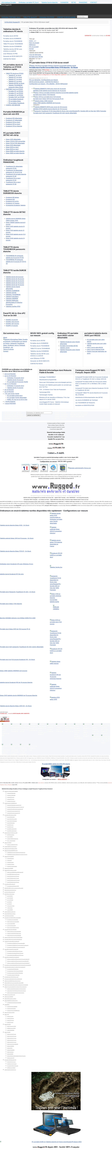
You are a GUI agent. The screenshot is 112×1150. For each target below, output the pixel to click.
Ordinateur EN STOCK (46, 17)
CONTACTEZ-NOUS (9, 59)
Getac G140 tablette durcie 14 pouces (13, 882)
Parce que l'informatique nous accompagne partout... (55, 382)
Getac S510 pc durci (12, 149)
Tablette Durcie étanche (49, 2)
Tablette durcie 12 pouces (15, 388)
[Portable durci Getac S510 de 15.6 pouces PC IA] (47, 96)
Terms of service (8, 349)
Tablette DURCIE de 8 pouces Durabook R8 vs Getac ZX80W (14, 982)
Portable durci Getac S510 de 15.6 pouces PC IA (48, 99)
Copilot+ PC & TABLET (8, 842)
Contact (5, 351)
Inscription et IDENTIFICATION (84, 405)
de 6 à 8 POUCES (10, 374)
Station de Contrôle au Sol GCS (9, 1012)
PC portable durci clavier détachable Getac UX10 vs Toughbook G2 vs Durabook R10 (18, 965)
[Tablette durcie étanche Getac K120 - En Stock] (56, 518)
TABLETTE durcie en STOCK (14, 73)
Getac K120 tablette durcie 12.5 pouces (13, 880)
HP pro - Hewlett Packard (11, 840)
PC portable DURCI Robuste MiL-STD (10, 1059)
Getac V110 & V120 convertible (15, 141)
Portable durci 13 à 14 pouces (14, 414)
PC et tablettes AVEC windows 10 (10, 884)
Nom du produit (34, 43)
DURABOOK (64, 2)
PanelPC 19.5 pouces (12, 323)
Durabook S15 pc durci (13, 124)
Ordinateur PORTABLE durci (10, 17)
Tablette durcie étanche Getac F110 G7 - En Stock (15, 551)
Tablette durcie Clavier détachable (12, 1044)
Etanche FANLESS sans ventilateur (10, 913)
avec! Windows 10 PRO (10, 53)
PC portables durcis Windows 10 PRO (13, 886)
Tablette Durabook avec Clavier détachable (14, 931)
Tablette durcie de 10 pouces (15, 279)
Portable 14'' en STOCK (16, 95)
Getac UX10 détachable (13, 139)
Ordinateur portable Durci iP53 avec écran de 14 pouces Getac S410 (18, 961)
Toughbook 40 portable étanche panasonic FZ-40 (15, 809)
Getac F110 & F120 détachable (15, 143)
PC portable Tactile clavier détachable (10, 929)
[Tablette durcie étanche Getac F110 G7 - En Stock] (56, 544)
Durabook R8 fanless (12, 197)
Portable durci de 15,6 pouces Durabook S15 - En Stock (17, 659)
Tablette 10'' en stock (15, 77)
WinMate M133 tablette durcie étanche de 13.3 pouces (50, 109)
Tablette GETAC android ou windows (10, 998)
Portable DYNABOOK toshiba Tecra (12, 838)
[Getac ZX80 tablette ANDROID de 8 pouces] (43, 101)
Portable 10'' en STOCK (16, 91)
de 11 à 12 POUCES (10, 384)
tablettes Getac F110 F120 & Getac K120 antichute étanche (16, 990)
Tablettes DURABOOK (12, 290)
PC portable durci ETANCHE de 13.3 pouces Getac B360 (16, 943)
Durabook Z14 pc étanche (14, 126)
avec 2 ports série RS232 (95, 347)
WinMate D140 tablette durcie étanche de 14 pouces (49, 90)
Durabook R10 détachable (14, 118)
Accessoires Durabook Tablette (15, 205)
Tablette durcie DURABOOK (9, 996)
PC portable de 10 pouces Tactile (17, 382)
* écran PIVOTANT (10, 403)
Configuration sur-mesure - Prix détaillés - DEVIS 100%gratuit (48, 84)
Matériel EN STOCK (8, 1024)
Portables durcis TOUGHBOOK (12, 41)
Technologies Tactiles (46, 395)
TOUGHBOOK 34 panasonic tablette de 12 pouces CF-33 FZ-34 (16, 261)
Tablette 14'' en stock (15, 81)
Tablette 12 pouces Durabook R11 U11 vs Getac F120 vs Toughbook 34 (15, 986)
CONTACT (93, 2)
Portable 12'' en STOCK (16, 93)
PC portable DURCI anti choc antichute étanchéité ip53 (13, 939)
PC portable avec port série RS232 (12, 919)
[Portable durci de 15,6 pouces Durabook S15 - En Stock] (56, 653)
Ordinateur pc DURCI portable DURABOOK (11, 791)
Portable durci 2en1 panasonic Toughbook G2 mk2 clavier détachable (55, 113)
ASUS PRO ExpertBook (10, 834)
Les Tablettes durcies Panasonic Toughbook (14, 1002)
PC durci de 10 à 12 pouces (13, 412)
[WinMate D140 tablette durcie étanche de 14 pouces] (49, 88)
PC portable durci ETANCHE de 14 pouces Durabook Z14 (16, 947)
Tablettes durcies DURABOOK (12, 46)
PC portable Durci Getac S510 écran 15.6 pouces (14, 951)
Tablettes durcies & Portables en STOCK (11, 848)
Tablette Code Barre (12, 296)
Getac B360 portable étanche (15, 151)
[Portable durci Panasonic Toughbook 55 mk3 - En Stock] (56, 583)
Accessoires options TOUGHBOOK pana (13, 1010)
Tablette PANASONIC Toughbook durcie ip (11, 1000)
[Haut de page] (110, 1148)
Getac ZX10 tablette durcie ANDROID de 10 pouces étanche (18, 695)
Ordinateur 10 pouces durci (15, 378)
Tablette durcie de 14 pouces (15, 283)
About (5, 337)
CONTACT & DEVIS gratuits (66, 17)
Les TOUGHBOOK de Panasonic (85, 402)
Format (31, 49)
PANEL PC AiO (7, 1014)
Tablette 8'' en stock (15, 75)
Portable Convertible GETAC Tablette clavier (14, 933)
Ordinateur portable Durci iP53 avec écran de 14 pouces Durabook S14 (18, 959)
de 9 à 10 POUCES (10, 376)
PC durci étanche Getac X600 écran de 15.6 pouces (15, 955)
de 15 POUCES (9, 391)
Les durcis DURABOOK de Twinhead (86, 400)
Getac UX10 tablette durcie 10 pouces (13, 876)
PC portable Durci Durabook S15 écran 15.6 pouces (15, 953)
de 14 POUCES (9, 389)
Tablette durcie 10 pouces (15, 380)
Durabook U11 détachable (14, 120)
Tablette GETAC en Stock (16, 83)
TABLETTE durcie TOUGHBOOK (13, 44)
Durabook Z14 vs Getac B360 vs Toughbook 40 (12, 941)
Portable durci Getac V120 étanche (44, 94)
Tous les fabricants (35, 54)
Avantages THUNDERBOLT (47, 377)
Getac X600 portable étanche (15, 153)
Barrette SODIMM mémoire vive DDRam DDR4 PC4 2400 (17, 618)
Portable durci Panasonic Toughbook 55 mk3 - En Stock (17, 592)
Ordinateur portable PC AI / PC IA (12, 844)
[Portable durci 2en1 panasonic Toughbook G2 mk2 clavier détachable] (69, 111)
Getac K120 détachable (13, 145)
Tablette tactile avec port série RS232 (13, 921)
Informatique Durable (8, 2)
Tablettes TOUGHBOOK (13, 294)
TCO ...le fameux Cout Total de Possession (52, 389)
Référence (32, 45)
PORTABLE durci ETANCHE (13, 418)
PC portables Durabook (16, 99)
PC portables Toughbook (16, 103)
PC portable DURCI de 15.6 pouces (15, 416)
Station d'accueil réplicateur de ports (13, 927)
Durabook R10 (10, 199)
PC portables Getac (15, 101)
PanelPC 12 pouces (12, 319)
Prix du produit (34, 47)
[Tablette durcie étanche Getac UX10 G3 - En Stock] (56, 700)
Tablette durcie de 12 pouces (15, 281)
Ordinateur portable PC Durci (29, 2)
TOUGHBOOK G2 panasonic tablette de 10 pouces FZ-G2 (16, 852)
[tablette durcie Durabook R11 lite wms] (56, 569)
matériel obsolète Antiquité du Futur (10, 1069)
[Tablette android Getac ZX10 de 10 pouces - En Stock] (56, 531)
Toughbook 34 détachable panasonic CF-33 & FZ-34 (15, 807)
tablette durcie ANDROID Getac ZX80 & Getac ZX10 (15, 872)
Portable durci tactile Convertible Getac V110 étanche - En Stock (53, 67)
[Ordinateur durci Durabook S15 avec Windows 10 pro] (56, 557)
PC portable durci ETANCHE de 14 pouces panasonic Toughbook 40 (17, 945)
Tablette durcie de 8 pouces (14, 277)
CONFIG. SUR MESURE (13, 105)
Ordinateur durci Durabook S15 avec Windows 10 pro (16, 564)
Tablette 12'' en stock (15, 79)
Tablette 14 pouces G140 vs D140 (10, 994)
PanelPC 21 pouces (12, 325)
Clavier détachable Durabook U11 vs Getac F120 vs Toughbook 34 (15, 967)
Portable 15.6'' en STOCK (16, 97)
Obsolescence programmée (47, 379)
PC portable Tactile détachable (16, 397)
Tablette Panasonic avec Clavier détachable (14, 935)
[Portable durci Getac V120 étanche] (55, 92)
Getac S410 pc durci (12, 147)
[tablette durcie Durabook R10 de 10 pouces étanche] (56, 676)
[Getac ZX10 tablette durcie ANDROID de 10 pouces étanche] (56, 688)
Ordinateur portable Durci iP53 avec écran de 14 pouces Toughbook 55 (18, 963)
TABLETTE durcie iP (30, 17)
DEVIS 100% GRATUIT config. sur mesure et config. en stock (14, 888)
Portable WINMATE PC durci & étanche (11, 846)
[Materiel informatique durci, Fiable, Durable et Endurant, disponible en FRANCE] (56, 1125)
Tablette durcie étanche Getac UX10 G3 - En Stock (16, 706)
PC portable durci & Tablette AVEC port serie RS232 (13, 917)
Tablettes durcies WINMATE (9, 868)
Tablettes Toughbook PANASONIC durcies (11, 850)
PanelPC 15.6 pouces (12, 321)
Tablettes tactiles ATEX (13, 306)
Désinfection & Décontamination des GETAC (89, 397)
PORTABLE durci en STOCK (14, 89)
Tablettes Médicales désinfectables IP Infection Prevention (14, 302)
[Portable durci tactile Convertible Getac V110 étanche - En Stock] (52, 65)
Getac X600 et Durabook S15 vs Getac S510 (11, 949)
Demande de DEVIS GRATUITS (12, 56)
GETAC (73, 2)
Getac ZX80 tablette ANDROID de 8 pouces (46, 103)
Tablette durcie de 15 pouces (15, 285)
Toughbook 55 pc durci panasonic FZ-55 (13, 811)
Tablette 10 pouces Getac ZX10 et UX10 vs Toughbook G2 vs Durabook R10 (16, 984)
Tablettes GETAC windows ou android (10, 870)
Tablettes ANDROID (12, 298)
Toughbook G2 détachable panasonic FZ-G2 (14, 805)
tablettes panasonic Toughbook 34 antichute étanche (15, 992)
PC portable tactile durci (14, 395)
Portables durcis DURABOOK (12, 38)
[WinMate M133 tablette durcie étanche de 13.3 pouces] (50, 107)
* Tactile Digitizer (10, 401)
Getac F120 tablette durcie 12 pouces (13, 878)
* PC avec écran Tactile (12, 393)
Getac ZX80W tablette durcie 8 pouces (13, 874)
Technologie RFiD (44, 392)
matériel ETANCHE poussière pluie (10, 911)
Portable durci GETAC (36, 56)
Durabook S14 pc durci (13, 122)
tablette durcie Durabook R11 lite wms (12, 574)
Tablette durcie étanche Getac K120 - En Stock (14, 525)
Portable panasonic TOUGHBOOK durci (11, 803)
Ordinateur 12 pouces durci (15, 386)
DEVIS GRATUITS (62, 779)
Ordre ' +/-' (32, 41)
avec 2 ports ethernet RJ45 (95, 349)
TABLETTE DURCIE (7, 1032)
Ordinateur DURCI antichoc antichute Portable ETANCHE (13, 937)
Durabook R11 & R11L (12, 201)
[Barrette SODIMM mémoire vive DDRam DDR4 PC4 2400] (56, 611)
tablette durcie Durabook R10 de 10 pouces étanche (16, 682)
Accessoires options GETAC (11, 1008)
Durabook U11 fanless (12, 203)
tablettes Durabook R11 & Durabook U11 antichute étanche (16, 988)
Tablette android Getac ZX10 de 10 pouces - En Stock (16, 538)
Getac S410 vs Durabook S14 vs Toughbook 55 (12, 957)
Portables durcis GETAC (10, 36)
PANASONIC (83, 2)
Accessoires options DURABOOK (12, 1006)
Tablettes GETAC (11, 292)
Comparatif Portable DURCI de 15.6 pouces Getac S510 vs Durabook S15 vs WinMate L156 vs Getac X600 (91, 383)
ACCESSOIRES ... (7, 1004)
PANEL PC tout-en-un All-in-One (17, 399)
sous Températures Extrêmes (9, 915)
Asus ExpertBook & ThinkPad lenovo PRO (11, 832)
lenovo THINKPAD (10, 836)
